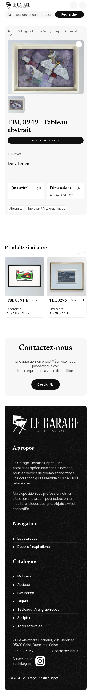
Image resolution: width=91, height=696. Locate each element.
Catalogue (24, 31)
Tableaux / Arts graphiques (47, 31)
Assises (23, 584)
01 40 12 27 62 (23, 651)
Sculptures (25, 617)
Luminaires (25, 592)
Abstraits (70, 31)
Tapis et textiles (29, 626)
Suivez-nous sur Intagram (22, 661)
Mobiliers (24, 576)
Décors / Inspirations (33, 546)
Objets (22, 601)
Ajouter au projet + (45, 140)
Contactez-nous (65, 651)
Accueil (12, 31)
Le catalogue (27, 538)
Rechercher (69, 14)
